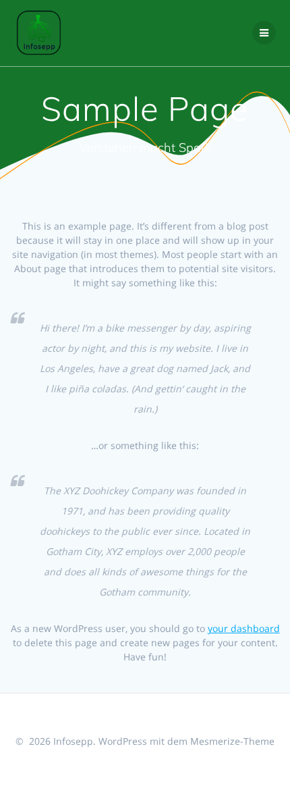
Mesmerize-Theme (232, 741)
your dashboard (244, 628)
